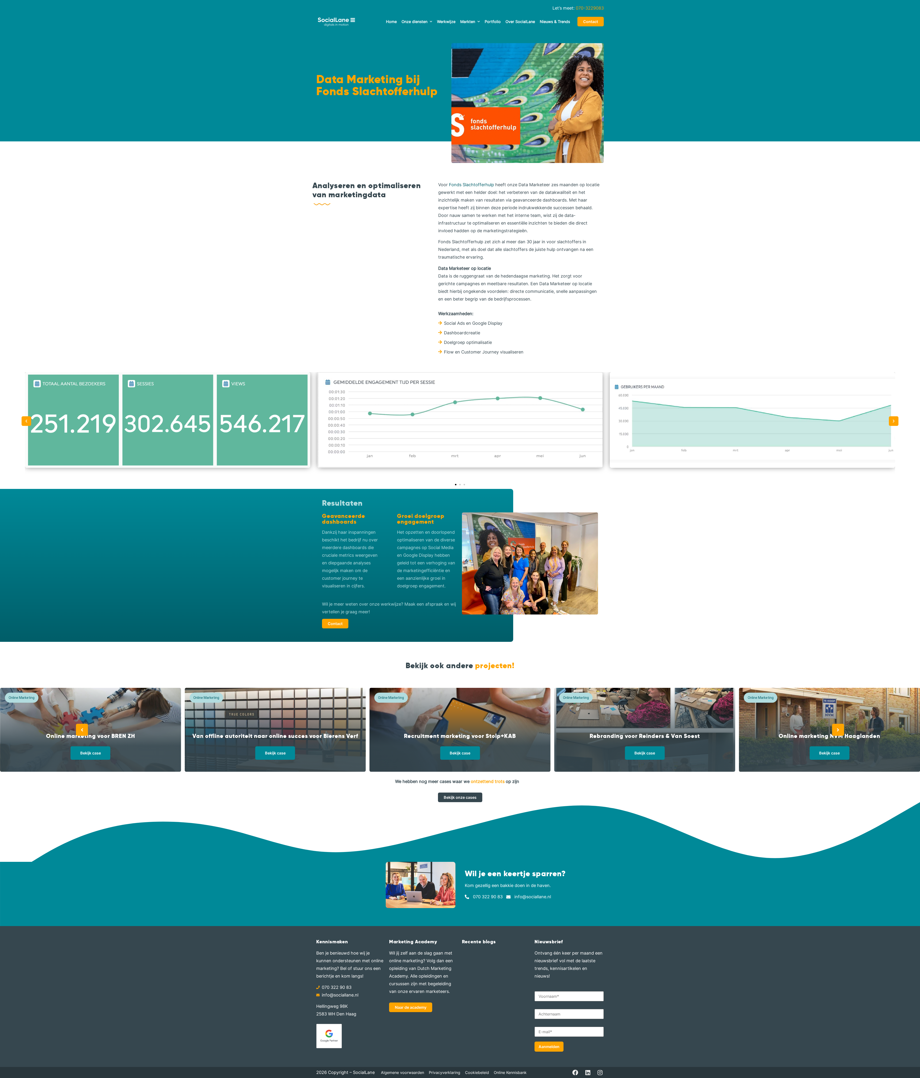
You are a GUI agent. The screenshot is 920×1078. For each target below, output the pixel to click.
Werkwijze (446, 21)
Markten (467, 21)
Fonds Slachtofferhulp (471, 184)
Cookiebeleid (477, 1072)
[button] (26, 421)
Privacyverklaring (444, 1072)
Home (391, 21)
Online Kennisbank (510, 1072)
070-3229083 (590, 8)
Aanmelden (549, 1046)
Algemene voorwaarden (402, 1072)
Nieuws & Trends (555, 21)
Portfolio (493, 21)
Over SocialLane (520, 21)
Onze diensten (414, 21)
